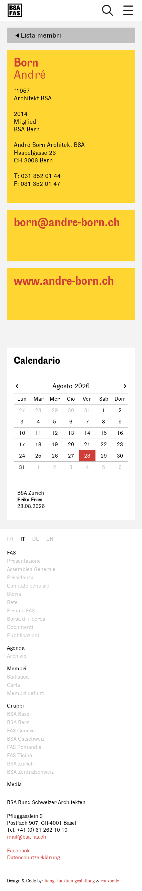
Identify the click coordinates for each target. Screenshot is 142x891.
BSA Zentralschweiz (30, 772)
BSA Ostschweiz (25, 739)
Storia (14, 594)
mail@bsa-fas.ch (26, 837)
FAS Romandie (24, 747)
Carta (13, 685)
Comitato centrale (28, 586)
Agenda (15, 648)
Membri (16, 669)
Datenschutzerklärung (33, 858)
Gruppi (15, 706)
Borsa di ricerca (26, 619)
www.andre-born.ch (64, 281)
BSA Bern (18, 722)
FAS (11, 553)
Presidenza (20, 578)
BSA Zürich (20, 764)
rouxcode (110, 881)
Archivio (16, 656)
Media (14, 785)
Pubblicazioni (23, 636)
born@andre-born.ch (67, 222)
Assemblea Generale (31, 569)
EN (49, 539)
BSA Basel (19, 714)
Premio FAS (21, 611)
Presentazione (24, 561)
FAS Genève (21, 731)
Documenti (20, 627)
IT (22, 539)
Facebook (18, 851)
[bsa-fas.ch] (13, 10)
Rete (12, 602)
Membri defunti (25, 694)
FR (10, 539)
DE (35, 539)
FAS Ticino (19, 756)
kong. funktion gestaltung (70, 881)
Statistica (18, 677)
